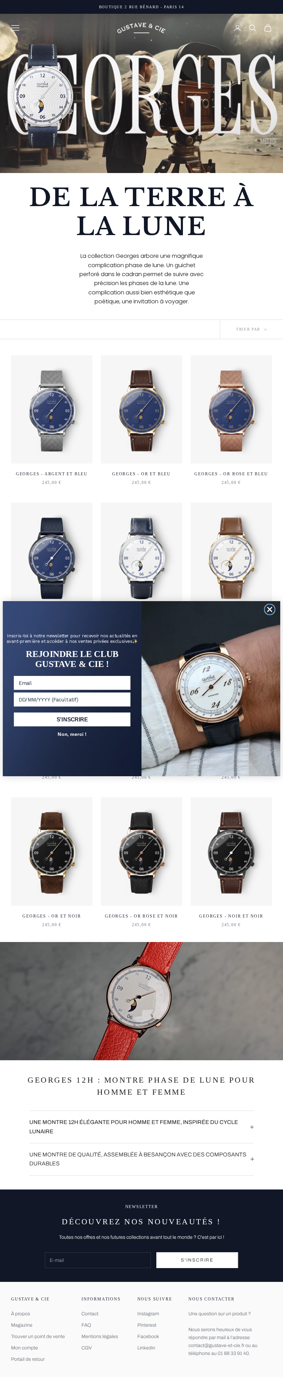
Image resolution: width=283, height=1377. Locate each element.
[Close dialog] (270, 609)
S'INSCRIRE (72, 719)
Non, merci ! (72, 734)
